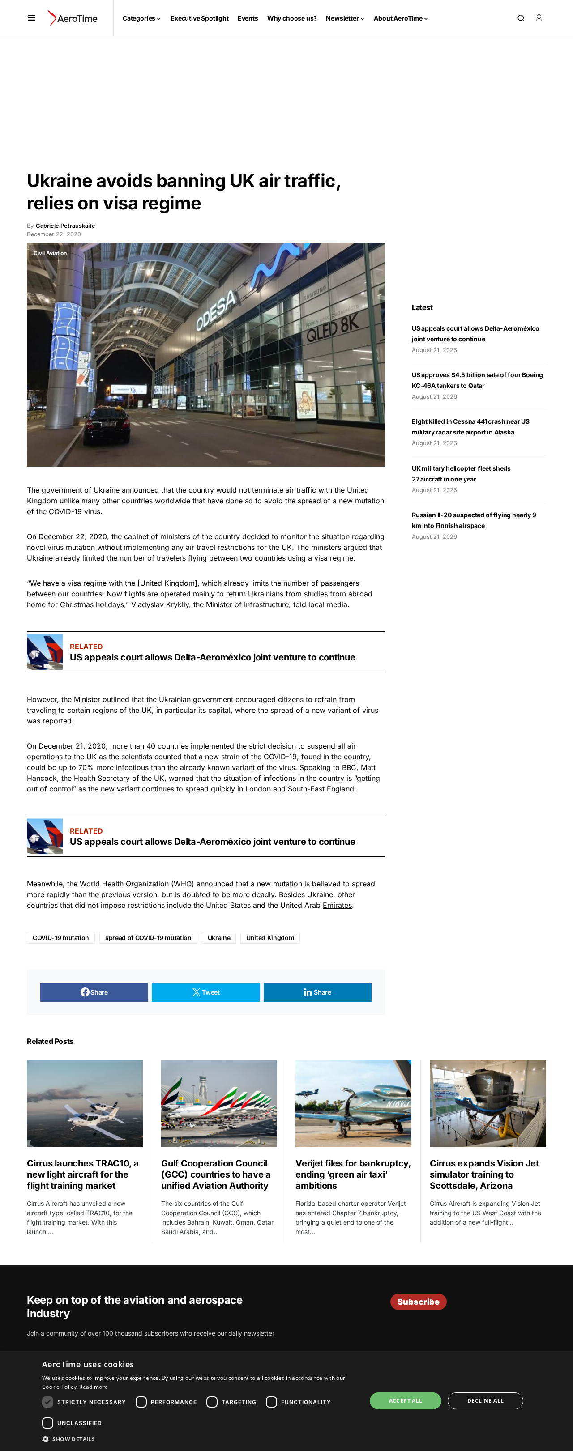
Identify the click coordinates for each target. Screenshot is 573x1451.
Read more (93, 1387)
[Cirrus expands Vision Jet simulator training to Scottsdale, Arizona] (488, 1103)
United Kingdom (270, 937)
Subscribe (419, 1301)
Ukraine (219, 937)
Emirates (337, 905)
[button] (31, 18)
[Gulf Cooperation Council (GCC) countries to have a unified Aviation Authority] (219, 1103)
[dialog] (286, 1401)
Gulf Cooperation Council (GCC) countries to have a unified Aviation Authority (216, 1174)
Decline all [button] (485, 1400)
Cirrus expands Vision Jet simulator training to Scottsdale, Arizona (484, 1174)
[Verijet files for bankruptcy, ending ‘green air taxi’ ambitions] (353, 1103)
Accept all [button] (406, 1400)
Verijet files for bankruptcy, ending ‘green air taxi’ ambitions (353, 1174)
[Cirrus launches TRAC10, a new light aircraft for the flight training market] (85, 1103)
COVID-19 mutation (61, 937)
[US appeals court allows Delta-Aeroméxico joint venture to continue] (45, 652)
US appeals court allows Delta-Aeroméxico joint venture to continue (213, 657)
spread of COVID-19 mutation (148, 937)
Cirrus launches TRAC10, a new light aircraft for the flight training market (83, 1174)
